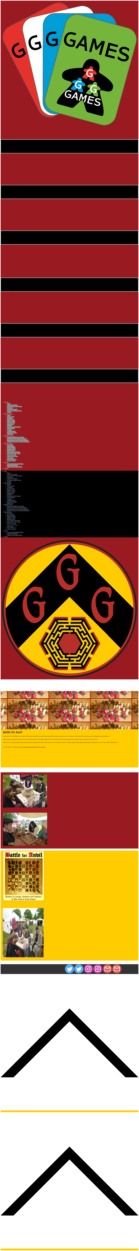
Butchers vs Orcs (11, 449)
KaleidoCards (10, 424)
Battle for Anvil (11, 450)
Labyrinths (10, 418)
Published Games (9, 436)
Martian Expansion (12, 432)
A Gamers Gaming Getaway (14, 410)
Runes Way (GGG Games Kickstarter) (17, 438)
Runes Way (10, 445)
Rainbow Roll (10, 417)
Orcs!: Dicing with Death (13, 452)
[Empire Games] (69, 678)
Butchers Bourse (11, 447)
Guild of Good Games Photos (14, 466)
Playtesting (10, 408)
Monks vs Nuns (11, 421)
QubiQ (9, 415)
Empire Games (8, 443)
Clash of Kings (11, 428)
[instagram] (93, 973)
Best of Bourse (11, 446)
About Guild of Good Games (14, 406)
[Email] (112, 973)
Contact (6, 468)
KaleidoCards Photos (12, 465)
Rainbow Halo (11, 419)
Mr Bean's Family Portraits (14, 427)
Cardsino (9, 430)
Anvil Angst (10, 458)
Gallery (6, 462)
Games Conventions (12, 409)
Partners (9, 412)
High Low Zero (11, 422)
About (6, 402)
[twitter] (74, 973)
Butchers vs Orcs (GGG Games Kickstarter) (18, 441)
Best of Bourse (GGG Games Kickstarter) (17, 440)
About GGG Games (12, 405)
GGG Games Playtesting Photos (15, 464)
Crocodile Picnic (11, 431)
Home (8, 403)
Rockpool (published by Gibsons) (15, 437)
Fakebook (9, 425)
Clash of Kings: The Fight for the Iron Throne (34, 747)
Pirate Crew (10, 434)
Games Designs (8, 414)
